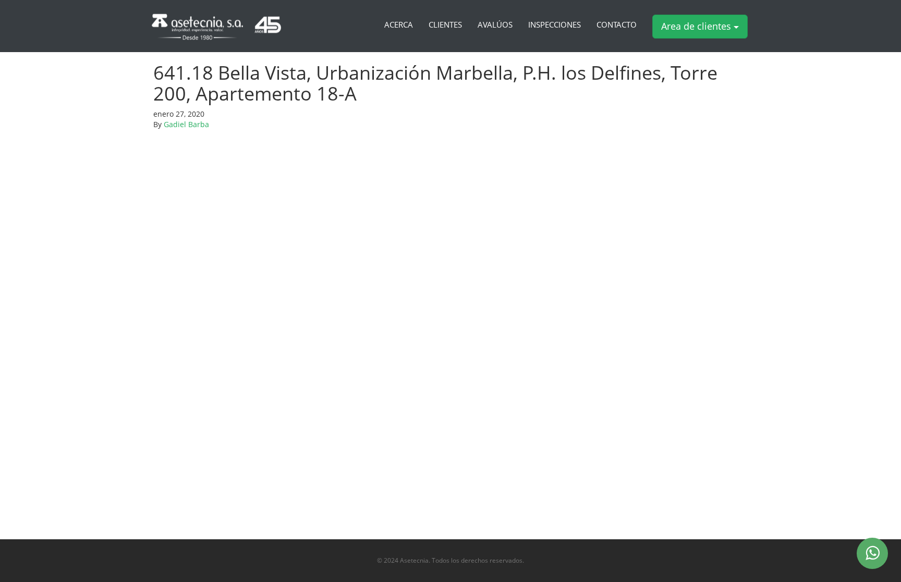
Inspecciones (554, 25)
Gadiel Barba (186, 124)
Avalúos (495, 25)
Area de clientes (697, 26)
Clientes (445, 25)
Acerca (398, 25)
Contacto (616, 25)
